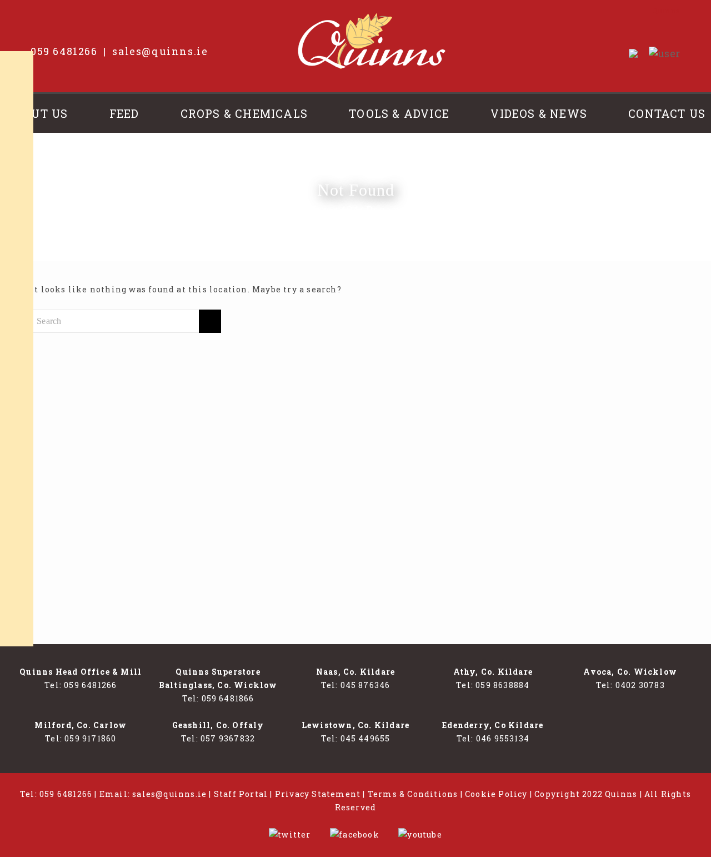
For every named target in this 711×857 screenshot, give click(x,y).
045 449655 (365, 738)
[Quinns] (371, 41)
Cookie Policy (496, 794)
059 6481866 (228, 698)
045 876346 (365, 685)
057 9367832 (228, 738)
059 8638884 (502, 685)
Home (282, 210)
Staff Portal (241, 794)
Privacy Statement (317, 794)
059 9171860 (90, 738)
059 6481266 (64, 51)
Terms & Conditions (413, 794)
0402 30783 (640, 685)
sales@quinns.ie (160, 51)
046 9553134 (502, 738)
